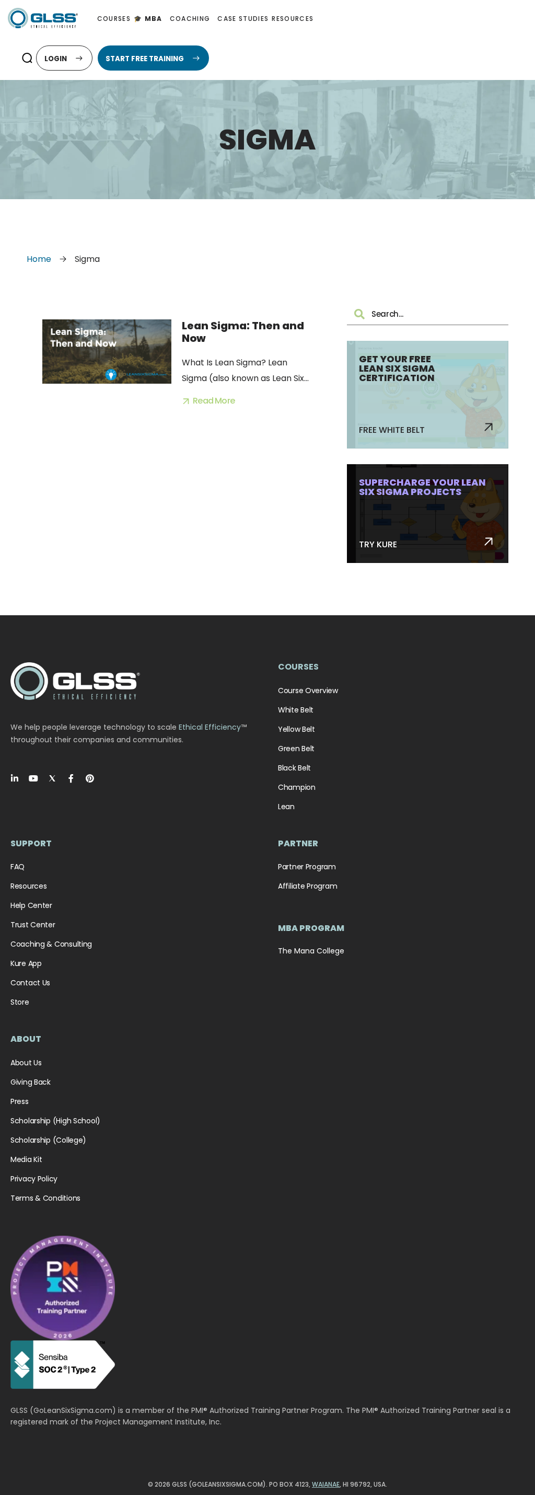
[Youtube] (33, 778)
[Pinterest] (90, 778)
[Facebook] (71, 778)
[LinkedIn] (14, 778)
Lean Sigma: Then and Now (243, 332)
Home (39, 259)
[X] (52, 778)
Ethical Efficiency (210, 727)
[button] (26, 58)
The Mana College (311, 951)
